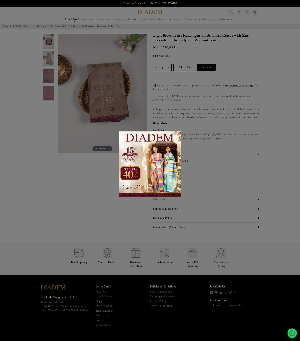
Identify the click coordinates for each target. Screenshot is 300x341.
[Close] (176, 135)
